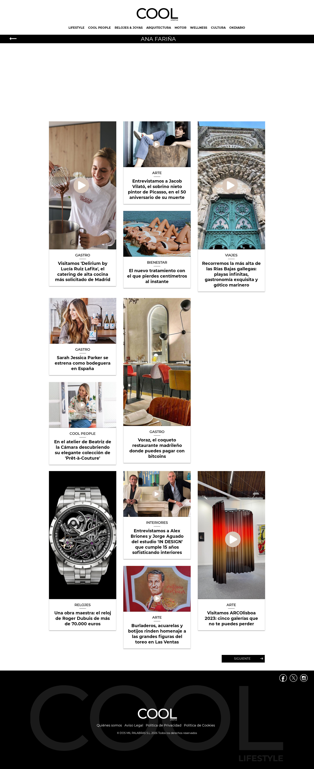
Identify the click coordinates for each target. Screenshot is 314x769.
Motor (180, 27)
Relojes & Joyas (129, 27)
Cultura (218, 27)
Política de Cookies (199, 725)
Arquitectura (158, 27)
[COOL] (157, 14)
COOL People (99, 27)
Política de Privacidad (163, 725)
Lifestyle (76, 27)
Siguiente (242, 658)
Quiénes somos (109, 725)
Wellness (198, 27)
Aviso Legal (133, 725)
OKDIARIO (237, 27)
